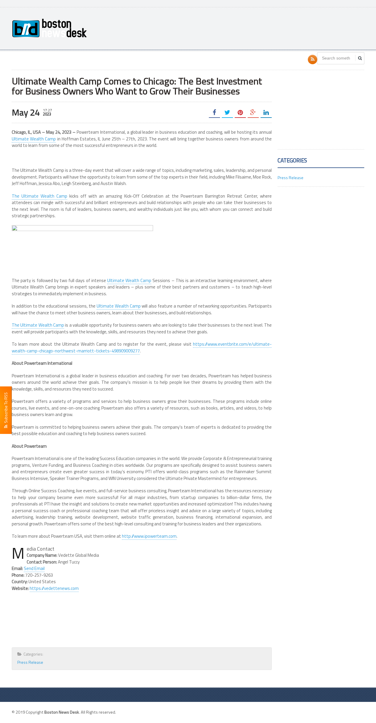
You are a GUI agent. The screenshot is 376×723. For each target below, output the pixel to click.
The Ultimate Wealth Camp (39, 196)
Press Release (30, 662)
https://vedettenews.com (54, 588)
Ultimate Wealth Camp (34, 138)
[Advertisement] (257, 28)
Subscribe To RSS (6, 408)
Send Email (34, 568)
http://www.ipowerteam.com (149, 536)
